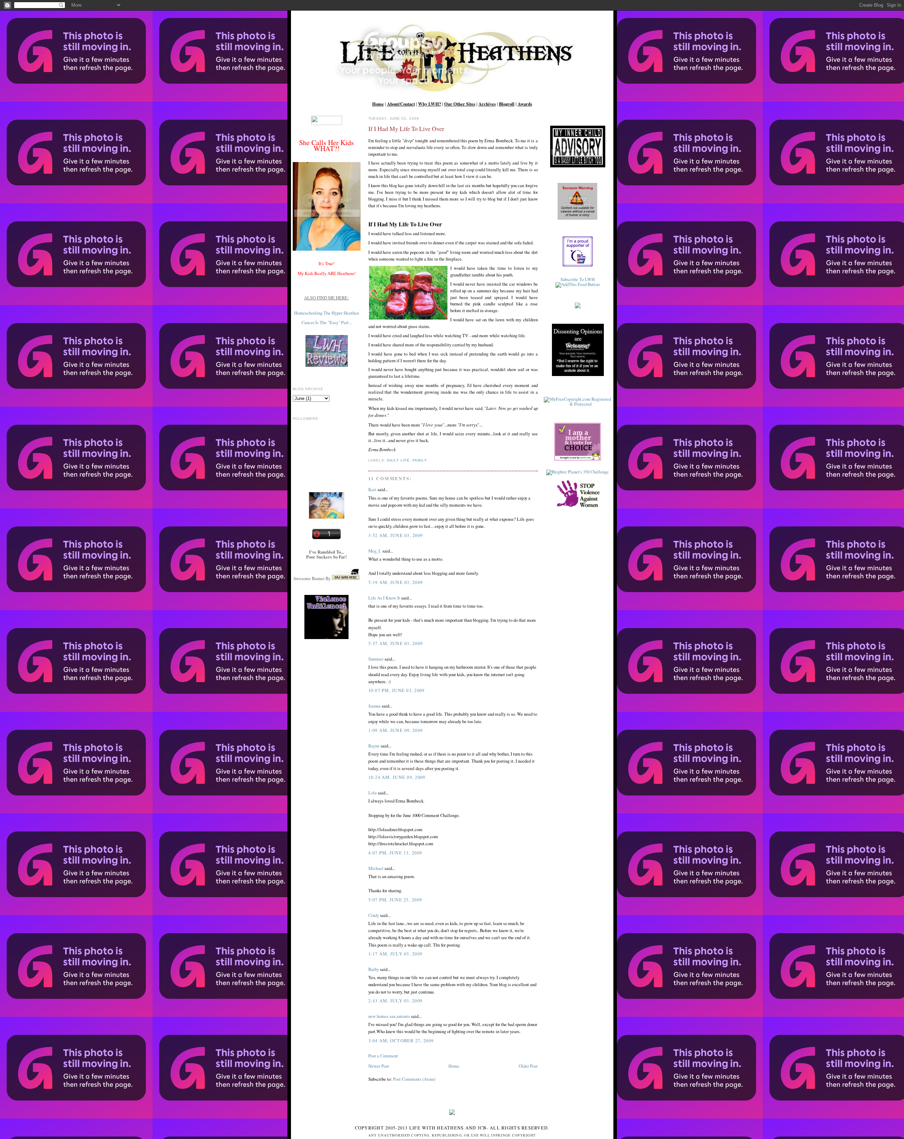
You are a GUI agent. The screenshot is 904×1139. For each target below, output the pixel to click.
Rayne (374, 746)
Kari (372, 490)
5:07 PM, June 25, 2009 (395, 900)
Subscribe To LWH (577, 279)
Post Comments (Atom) (414, 1079)
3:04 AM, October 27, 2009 (401, 1041)
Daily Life (398, 460)
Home (453, 1066)
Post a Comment (383, 1056)
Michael (375, 868)
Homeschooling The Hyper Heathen (326, 313)
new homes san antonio (389, 1016)
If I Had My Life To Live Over (406, 128)
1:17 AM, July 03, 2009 (395, 954)
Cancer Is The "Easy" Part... (327, 323)
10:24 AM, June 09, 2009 (397, 777)
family (419, 460)
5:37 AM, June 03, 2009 (395, 643)
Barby (373, 969)
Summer (375, 659)
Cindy (373, 915)
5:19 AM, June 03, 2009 (395, 582)
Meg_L (374, 551)
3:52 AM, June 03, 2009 (395, 535)
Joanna (374, 706)
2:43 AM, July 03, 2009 (395, 1001)
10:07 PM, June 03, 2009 (396, 690)
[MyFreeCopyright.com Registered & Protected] (578, 404)
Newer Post (378, 1066)
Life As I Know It (384, 598)
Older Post (528, 1066)
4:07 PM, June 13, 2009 (395, 853)
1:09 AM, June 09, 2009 (395, 730)
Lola (372, 793)
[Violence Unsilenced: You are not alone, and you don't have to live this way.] (327, 617)
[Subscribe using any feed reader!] (577, 284)
